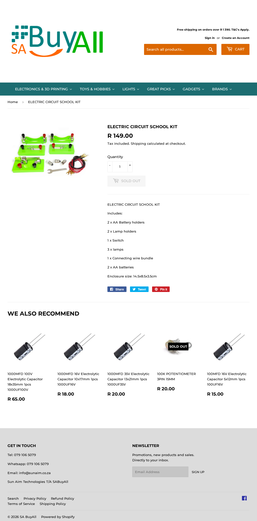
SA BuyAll (28, 517)
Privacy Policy (35, 498)
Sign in (210, 38)
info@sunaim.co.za (35, 473)
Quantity (115, 157)
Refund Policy (62, 498)
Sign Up (198, 472)
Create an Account (235, 38)
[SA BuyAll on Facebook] (244, 499)
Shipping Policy (53, 504)
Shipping (138, 143)
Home (13, 102)
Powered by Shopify (58, 517)
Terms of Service (21, 504)
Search (13, 498)
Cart (239, 49)
